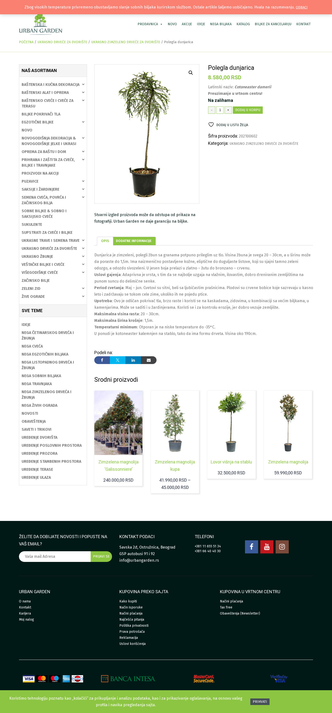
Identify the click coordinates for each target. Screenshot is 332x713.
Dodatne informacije (134, 241)
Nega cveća (32, 346)
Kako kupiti (128, 601)
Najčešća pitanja (131, 619)
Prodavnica (148, 24)
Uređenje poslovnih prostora (52, 445)
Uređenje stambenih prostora (51, 461)
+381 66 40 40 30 (208, 551)
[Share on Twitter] (117, 360)
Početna (26, 42)
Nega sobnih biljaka (41, 375)
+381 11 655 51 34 (208, 546)
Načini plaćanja (130, 613)
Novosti (30, 413)
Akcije (187, 24)
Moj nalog (26, 619)
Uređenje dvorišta (39, 437)
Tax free (226, 607)
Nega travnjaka (37, 383)
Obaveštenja (34, 421)
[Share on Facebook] (102, 360)
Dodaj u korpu (247, 110)
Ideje (201, 24)
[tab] (105, 241)
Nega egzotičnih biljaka (45, 354)
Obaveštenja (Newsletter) (240, 613)
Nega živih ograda (39, 405)
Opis (105, 241)
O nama (25, 601)
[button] (190, 72)
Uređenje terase (37, 469)
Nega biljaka (221, 24)
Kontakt (303, 24)
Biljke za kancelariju (273, 24)
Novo (172, 24)
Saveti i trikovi (37, 429)
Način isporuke (131, 607)
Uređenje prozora (39, 453)
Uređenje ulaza (36, 477)
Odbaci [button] (302, 7)
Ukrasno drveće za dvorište (62, 42)
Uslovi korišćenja (132, 644)
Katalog (243, 24)
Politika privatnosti (134, 626)
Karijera (25, 613)
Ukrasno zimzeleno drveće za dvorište (125, 42)
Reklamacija (128, 638)
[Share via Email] (149, 360)
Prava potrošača (132, 632)
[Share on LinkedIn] (133, 360)
